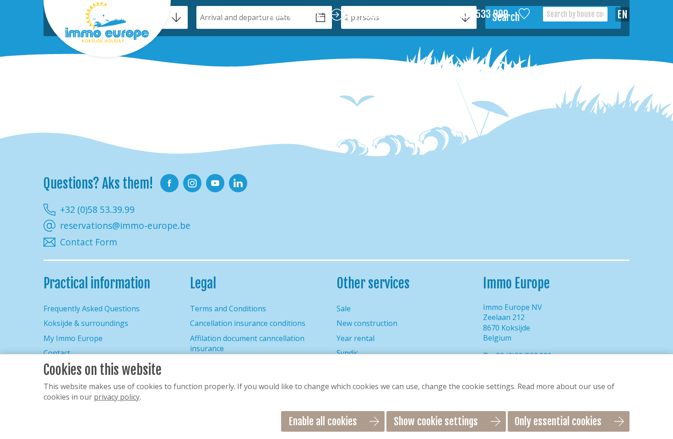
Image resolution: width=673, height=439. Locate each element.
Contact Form (88, 242)
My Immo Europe (379, 14)
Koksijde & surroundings (85, 323)
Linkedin (238, 183)
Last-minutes (294, 14)
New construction (366, 323)
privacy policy (117, 397)
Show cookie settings (436, 421)
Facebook (169, 183)
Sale (343, 309)
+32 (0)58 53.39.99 (97, 209)
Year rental (355, 338)
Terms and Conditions (228, 309)
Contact (56, 353)
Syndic (347, 353)
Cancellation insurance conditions (247, 323)
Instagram (192, 183)
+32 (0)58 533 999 (472, 14)
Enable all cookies (322, 421)
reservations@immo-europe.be (125, 226)
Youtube (215, 183)
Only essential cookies (558, 421)
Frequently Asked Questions (91, 309)
